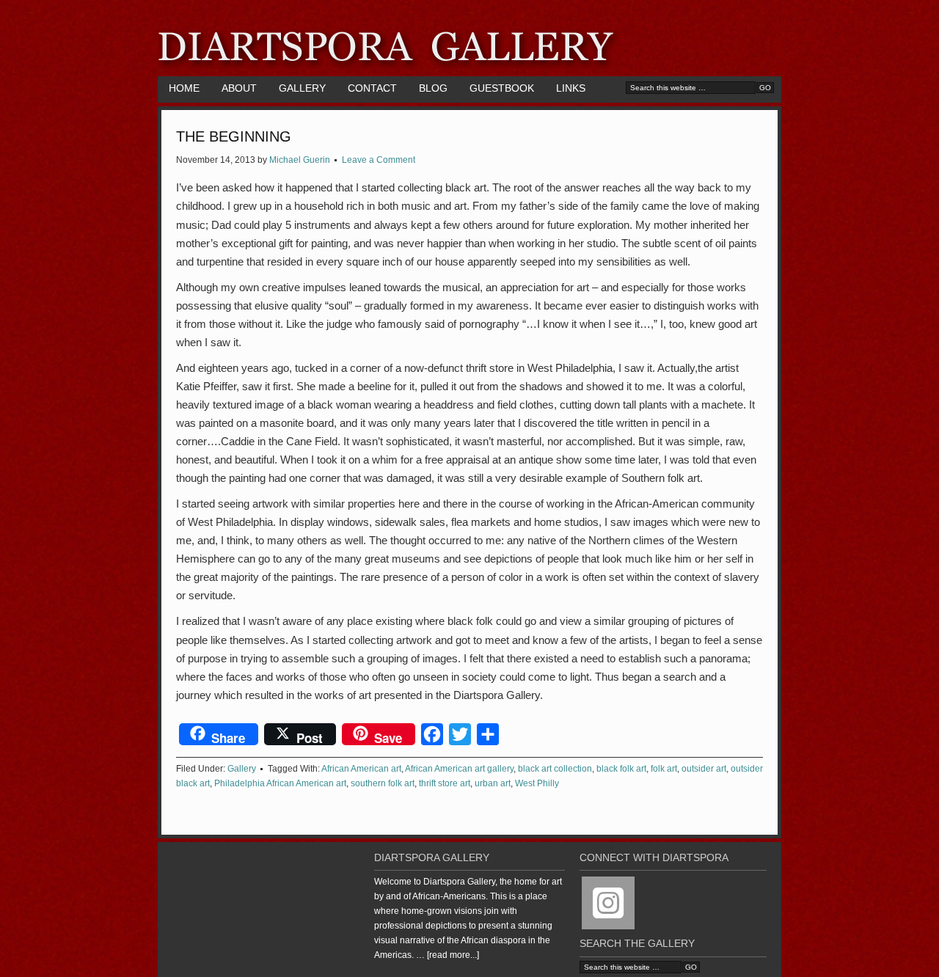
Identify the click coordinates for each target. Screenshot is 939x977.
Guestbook (502, 88)
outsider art (704, 769)
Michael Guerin (299, 160)
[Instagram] (608, 903)
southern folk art (382, 783)
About (239, 88)
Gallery (302, 88)
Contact (372, 88)
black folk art (621, 769)
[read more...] (453, 955)
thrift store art (444, 783)
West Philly (537, 783)
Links (570, 88)
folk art (664, 769)
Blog (433, 88)
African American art (361, 769)
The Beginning (233, 136)
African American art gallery (459, 769)
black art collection (555, 769)
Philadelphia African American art (280, 783)
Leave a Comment (378, 160)
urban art (493, 783)
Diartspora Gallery (469, 38)
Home (184, 88)
